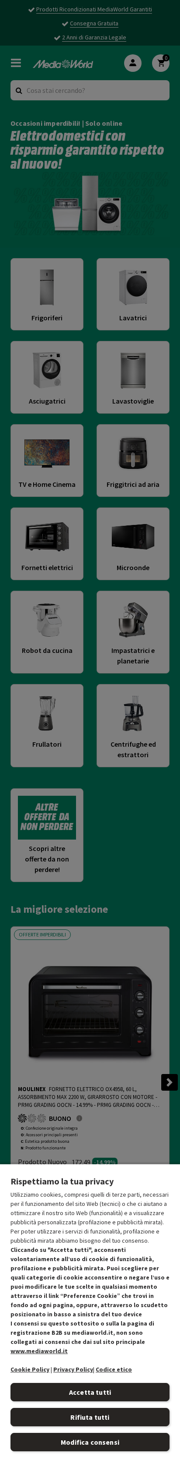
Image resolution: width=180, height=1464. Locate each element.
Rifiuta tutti (89, 1417)
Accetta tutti (90, 1392)
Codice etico (114, 1369)
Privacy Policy (73, 1369)
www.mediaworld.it (39, 1351)
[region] (90, 1313)
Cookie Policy (29, 1369)
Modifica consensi (90, 1442)
